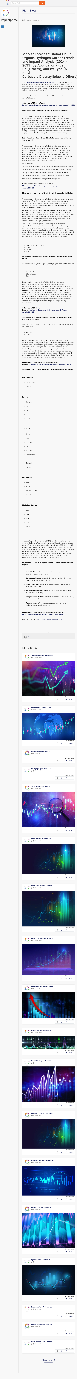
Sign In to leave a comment (37, 637)
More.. (70, 699)
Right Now (29, 10)
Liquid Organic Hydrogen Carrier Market (40, 82)
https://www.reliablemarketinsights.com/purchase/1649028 (50, 364)
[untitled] (48, 36)
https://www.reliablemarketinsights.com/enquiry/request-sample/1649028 (48, 105)
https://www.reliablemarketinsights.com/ (51, 619)
